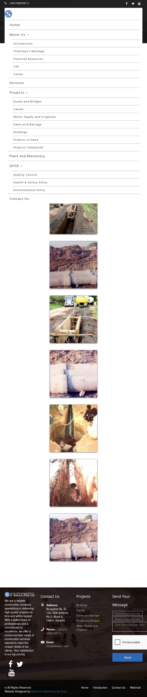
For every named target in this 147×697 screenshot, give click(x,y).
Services (16, 83)
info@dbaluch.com (57, 646)
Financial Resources (28, 59)
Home (14, 25)
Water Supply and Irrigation (34, 117)
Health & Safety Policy (30, 182)
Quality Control (25, 174)
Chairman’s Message (28, 51)
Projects (16, 92)
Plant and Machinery (27, 156)
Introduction (23, 43)
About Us (17, 34)
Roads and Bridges (27, 101)
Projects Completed (28, 147)
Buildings (20, 132)
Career (18, 74)
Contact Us (19, 198)
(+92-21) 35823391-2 (56, 631)
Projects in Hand (25, 140)
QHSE (14, 165)
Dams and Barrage (27, 124)
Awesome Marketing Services (49, 691)
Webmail (135, 687)
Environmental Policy (29, 190)
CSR (16, 66)
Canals (18, 109)
